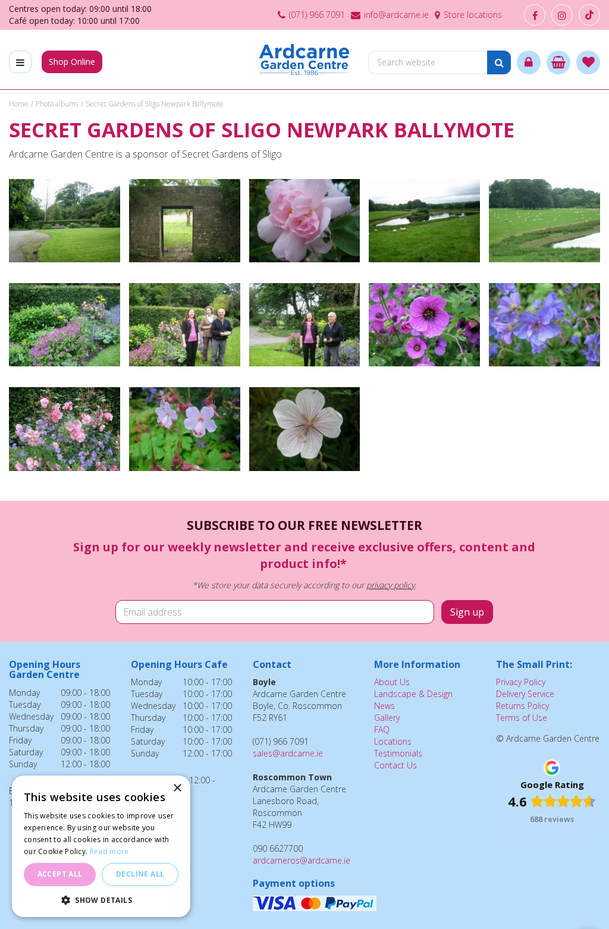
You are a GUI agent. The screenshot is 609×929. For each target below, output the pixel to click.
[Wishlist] (588, 62)
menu (20, 62)
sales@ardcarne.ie (288, 753)
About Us (392, 682)
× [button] (176, 788)
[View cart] (558, 62)
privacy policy (390, 585)
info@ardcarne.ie (396, 14)
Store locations (473, 14)
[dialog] (101, 846)
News (384, 705)
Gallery (387, 717)
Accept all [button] (60, 874)
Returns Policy (522, 705)
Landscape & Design (413, 693)
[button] (101, 899)
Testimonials (398, 753)
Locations (393, 741)
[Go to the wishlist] (588, 62)
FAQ (382, 729)
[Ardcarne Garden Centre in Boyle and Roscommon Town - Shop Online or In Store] (304, 59)
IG (562, 15)
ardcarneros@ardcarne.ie (301, 860)
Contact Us (395, 765)
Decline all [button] (140, 874)
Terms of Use (521, 717)
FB (534, 15)
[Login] (529, 62)
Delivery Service (525, 693)
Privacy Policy (520, 682)
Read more (109, 851)
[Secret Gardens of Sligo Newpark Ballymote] (64, 226)
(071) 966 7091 (317, 14)
